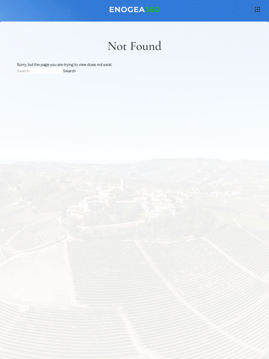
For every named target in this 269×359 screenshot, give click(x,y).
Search (69, 71)
